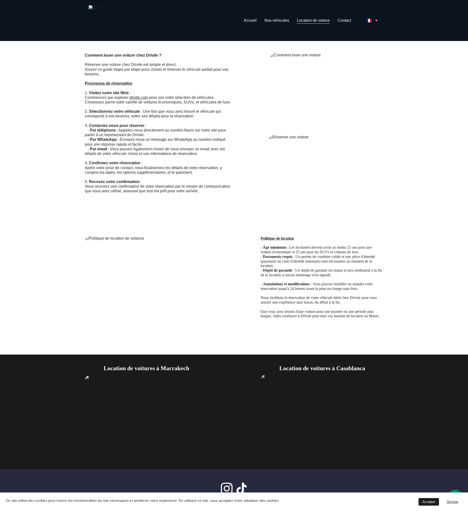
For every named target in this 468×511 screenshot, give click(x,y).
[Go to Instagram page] (227, 488)
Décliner (452, 502)
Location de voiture (313, 20)
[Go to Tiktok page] (241, 488)
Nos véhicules (276, 20)
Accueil (250, 20)
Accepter (428, 502)
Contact (344, 20)
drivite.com (138, 97)
